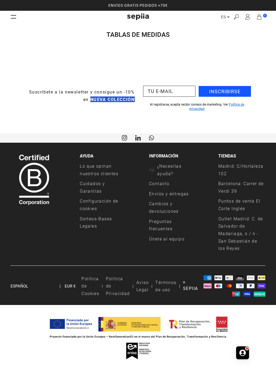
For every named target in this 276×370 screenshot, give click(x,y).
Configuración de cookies (99, 204)
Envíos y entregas (169, 193)
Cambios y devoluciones (164, 207)
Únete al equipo (166, 239)
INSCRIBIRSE (224, 91)
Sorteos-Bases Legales (96, 222)
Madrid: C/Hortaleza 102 (241, 169)
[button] (236, 17)
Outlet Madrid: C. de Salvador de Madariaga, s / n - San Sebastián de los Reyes (240, 233)
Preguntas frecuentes (160, 225)
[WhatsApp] (151, 137)
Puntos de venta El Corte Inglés (239, 204)
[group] (138, 5)
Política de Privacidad (118, 286)
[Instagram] (124, 137)
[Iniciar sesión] (248, 17)
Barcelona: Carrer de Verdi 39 (241, 187)
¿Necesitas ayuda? (169, 169)
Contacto (159, 183)
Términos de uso (165, 286)
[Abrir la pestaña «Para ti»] (242, 352)
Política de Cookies (90, 286)
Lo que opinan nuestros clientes (99, 169)
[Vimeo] (138, 137)
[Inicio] (138, 17)
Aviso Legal (142, 286)
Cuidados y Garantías (92, 187)
